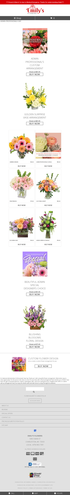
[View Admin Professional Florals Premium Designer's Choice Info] (48, 145)
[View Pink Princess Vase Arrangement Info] (21, 184)
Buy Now (34, 74)
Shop (18, 18)
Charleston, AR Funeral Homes (25, 482)
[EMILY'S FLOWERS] (35, 13)
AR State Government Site (44, 485)
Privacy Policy (23, 488)
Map (35, 493)
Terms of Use (47, 488)
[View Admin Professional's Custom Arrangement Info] (35, 41)
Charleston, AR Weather (25, 485)
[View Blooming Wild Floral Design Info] (21, 223)
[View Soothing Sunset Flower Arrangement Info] (48, 184)
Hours (59, 493)
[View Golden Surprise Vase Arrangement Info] (35, 96)
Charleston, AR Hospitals (46, 482)
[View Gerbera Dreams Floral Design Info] (21, 145)
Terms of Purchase (35, 488)
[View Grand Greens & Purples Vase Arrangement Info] (48, 224)
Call (12, 493)
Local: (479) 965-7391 (35, 445)
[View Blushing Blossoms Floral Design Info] (35, 316)
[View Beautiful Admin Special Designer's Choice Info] (35, 264)
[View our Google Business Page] (35, 431)
